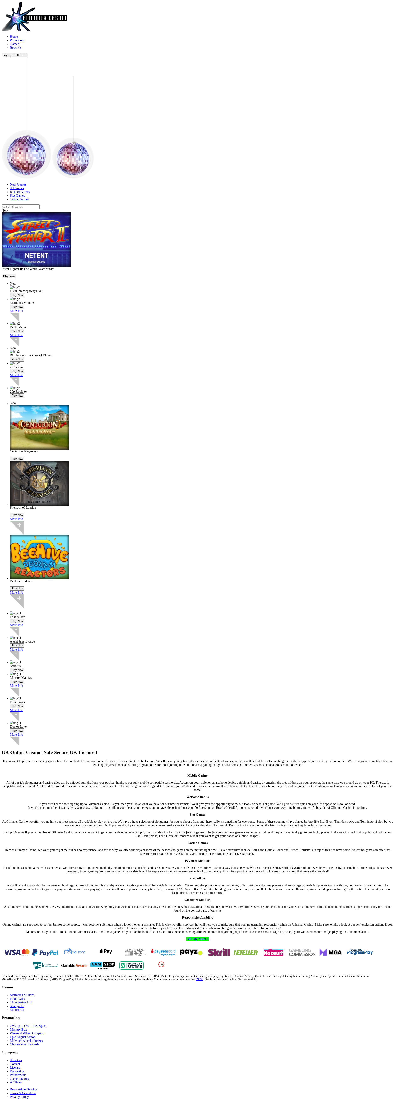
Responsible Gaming (23, 1089)
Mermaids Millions (22, 995)
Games (14, 44)
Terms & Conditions (23, 1093)
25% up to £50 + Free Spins (28, 1026)
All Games (17, 188)
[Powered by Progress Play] (359, 955)
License (15, 1067)
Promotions (17, 40)
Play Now (9, 276)
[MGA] (331, 955)
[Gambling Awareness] (73, 968)
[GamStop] (102, 968)
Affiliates (16, 1082)
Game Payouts (19, 1078)
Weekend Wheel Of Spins (27, 1033)
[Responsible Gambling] (161, 966)
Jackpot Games (20, 192)
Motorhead (17, 1010)
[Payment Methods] (16, 955)
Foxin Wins (17, 998)
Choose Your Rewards (24, 1044)
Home (14, 36)
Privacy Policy (19, 1097)
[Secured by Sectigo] (131, 968)
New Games (18, 184)
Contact (15, 1064)
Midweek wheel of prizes (26, 1040)
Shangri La (17, 1006)
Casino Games (19, 199)
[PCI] (45, 968)
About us (16, 1060)
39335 (199, 979)
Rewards (15, 47)
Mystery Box (18, 1029)
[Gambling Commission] (302, 955)
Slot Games (17, 195)
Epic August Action (22, 1037)
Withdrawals (18, 1075)
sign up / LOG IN (13, 55)
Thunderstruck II (21, 1002)
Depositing (17, 1071)
